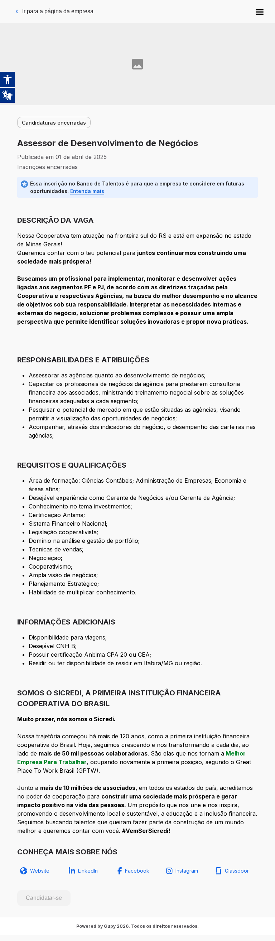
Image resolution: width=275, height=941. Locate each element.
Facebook (137, 871)
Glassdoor (237, 871)
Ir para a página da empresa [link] (57, 11)
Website (39, 871)
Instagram (186, 871)
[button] (259, 11)
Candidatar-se (44, 898)
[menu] (259, 11)
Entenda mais (87, 191)
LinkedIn (88, 871)
